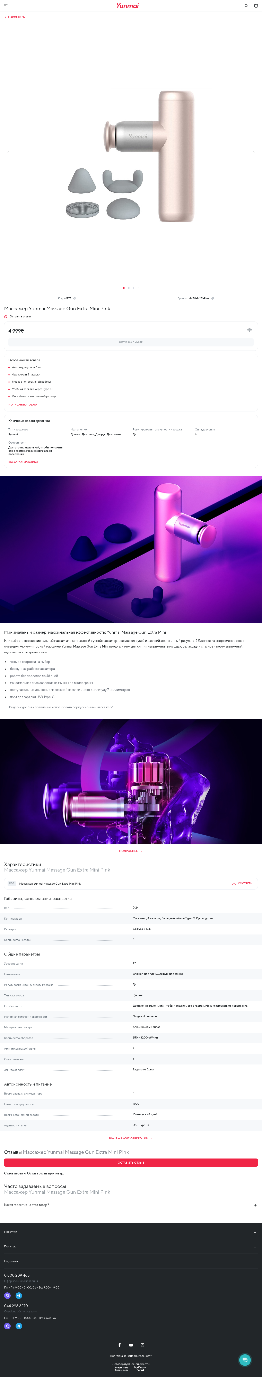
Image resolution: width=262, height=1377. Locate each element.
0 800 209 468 (17, 1275)
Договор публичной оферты (131, 1364)
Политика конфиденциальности (131, 1355)
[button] (124, 288)
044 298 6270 (16, 1306)
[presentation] (9, 152)
